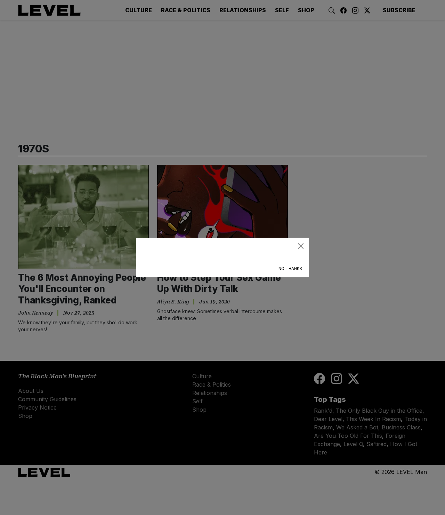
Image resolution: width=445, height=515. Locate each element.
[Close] (300, 246)
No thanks (290, 268)
